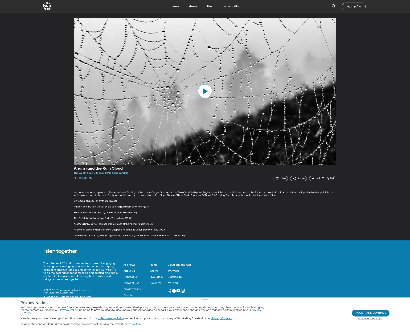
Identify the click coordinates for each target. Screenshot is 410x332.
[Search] (333, 6)
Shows (154, 271)
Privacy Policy (132, 289)
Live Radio (156, 277)
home (175, 6)
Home (153, 265)
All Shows (129, 265)
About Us (129, 271)
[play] (205, 91)
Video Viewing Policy (111, 318)
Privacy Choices (221, 318)
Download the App (179, 265)
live (209, 6)
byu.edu (173, 283)
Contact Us (130, 277)
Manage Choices (370, 318)
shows (193, 6)
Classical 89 (175, 277)
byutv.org (173, 271)
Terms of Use (131, 283)
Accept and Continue (371, 313)
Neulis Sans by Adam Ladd (61, 293)
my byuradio (230, 6)
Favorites (155, 283)
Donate (128, 295)
